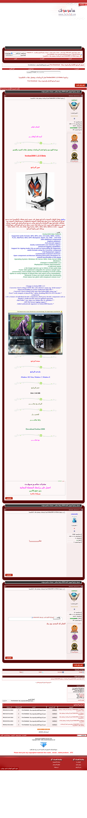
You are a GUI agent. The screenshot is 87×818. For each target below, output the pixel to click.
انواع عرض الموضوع (6, 88)
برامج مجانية (78, 764)
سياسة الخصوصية (56, 762)
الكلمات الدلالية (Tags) (79, 676)
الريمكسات (66, 678)
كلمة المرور (23, 55)
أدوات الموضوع (15, 88)
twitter (40, 672)
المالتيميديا (71, 678)
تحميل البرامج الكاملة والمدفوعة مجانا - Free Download (59, 54)
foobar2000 (57, 678)
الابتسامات (82, 695)
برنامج (62, 678)
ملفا (80, 678)
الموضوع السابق (47, 682)
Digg (20, 672)
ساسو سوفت (18, 735)
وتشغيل (52, 678)
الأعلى (2, 735)
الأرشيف (13, 735)
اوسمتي (79, 132)
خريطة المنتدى (7, 735)
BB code (81, 694)
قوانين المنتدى (81, 700)
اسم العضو (23, 53)
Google (80, 672)
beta (75, 678)
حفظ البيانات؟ (8, 53)
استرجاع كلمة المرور (55, 68)
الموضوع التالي (40, 682)
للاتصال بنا (78, 762)
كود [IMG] (82, 696)
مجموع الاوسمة (75, 161)
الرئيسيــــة (77, 68)
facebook (60, 672)
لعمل (78, 678)
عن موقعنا (56, 767)
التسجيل (70, 58)
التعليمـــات (42, 58)
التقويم (15, 58)
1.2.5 (83, 678)
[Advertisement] (43, 34)
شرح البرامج (78, 767)
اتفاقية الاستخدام (56, 764)
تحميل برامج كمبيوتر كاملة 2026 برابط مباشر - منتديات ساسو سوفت (65, 52)
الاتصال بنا (24, 735)
